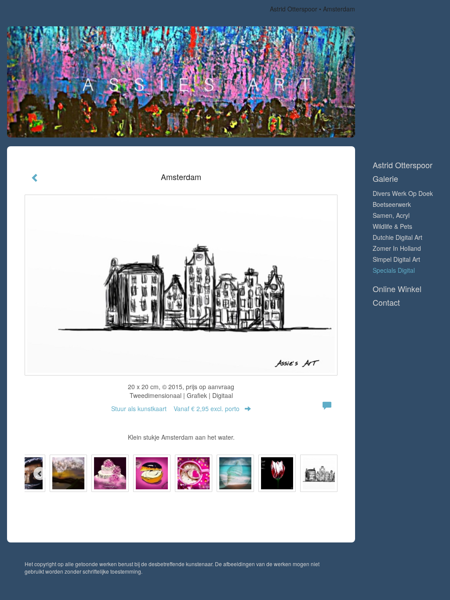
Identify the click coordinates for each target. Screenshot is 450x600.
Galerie (385, 178)
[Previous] (40, 473)
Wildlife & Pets (392, 226)
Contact (386, 302)
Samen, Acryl (391, 215)
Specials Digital (394, 270)
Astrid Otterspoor (293, 8)
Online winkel (397, 288)
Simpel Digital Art (396, 259)
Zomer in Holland (397, 248)
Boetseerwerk (392, 204)
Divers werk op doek (403, 193)
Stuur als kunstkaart (175, 408)
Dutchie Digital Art (397, 237)
